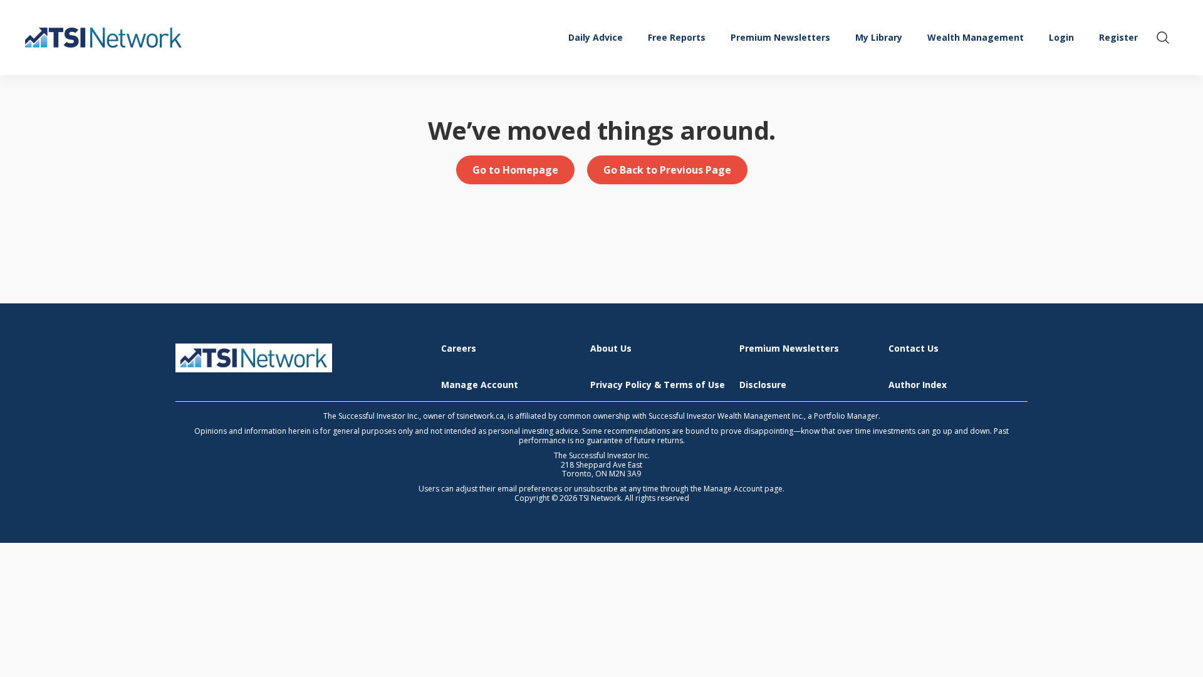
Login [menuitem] (1061, 37)
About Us (611, 349)
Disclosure (762, 385)
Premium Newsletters (780, 37)
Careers (458, 349)
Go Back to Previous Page (667, 170)
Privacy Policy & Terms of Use (657, 385)
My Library (878, 37)
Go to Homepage (515, 170)
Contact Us (913, 349)
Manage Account (479, 385)
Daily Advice (595, 37)
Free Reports (677, 37)
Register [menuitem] (1118, 37)
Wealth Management (975, 37)
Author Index (917, 385)
